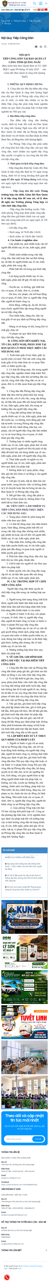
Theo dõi (38, 1139)
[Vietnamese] (39, 9)
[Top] (45, 1273)
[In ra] (41, 46)
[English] (42, 9)
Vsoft (20, 1268)
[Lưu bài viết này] (45, 46)
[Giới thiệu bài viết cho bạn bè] (36, 46)
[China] (46, 9)
